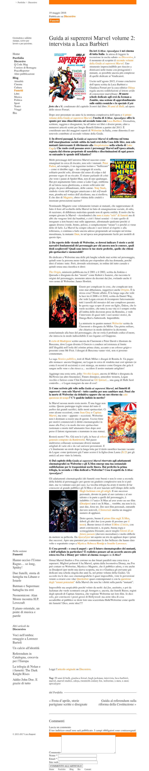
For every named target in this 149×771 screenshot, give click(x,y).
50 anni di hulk (62, 678)
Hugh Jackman (95, 678)
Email (53, 758)
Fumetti (18, 90)
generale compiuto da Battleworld (78, 438)
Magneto (68, 197)
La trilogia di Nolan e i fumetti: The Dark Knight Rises (26, 670)
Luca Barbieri (114, 121)
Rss (27, 124)
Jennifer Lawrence (116, 543)
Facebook (14, 124)
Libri (16, 93)
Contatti (88, 769)
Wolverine (96, 130)
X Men (118, 680)
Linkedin (22, 124)
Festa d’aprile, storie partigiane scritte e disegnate (68, 702)
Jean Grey (85, 412)
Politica (18, 100)
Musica (18, 96)
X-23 (124, 452)
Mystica (81, 543)
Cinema (18, 84)
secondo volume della (111, 61)
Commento (55, 752)
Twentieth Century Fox (91, 680)
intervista (109, 678)
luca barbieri (121, 678)
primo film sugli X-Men (116, 518)
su (125, 57)
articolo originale (66, 669)
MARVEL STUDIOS (64, 680)
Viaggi (17, 109)
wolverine (108, 680)
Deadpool (86, 503)
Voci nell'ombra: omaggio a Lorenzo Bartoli (25, 638)
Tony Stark (100, 188)
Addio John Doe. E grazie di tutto (25, 681)
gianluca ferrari (79, 678)
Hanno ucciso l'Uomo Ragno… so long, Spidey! (27, 563)
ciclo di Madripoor (61, 341)
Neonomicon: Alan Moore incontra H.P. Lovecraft (26, 599)
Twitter (18, 124)
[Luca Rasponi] (31, 20)
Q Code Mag (21, 64)
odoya (76, 680)
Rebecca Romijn (95, 543)
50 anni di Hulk (115, 106)
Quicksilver (83, 579)
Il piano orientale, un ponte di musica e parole (26, 612)
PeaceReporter (21, 70)
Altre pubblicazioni (24, 73)
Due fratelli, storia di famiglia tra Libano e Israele (26, 576)
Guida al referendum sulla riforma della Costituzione (117, 702)
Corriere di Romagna (25, 67)
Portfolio (21, 2)
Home (14, 2)
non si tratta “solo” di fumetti (112, 215)
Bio (15, 112)
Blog (15, 77)
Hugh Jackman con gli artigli (95, 491)
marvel (52, 680)
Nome (53, 755)
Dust (76, 234)
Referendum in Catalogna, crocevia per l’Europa (25, 657)
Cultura (18, 87)
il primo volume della (90, 116)
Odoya (131, 87)
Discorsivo (32, 2)
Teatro (17, 106)
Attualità (18, 81)
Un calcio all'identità (26, 648)
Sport (17, 103)
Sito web (53, 762)
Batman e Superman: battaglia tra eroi (26, 588)
